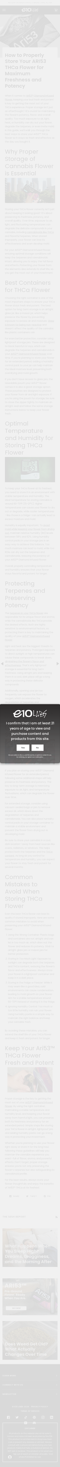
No (37, 747)
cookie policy (39, 757)
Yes (23, 747)
